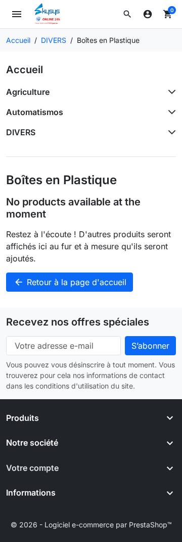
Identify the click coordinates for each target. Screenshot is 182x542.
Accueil (24, 70)
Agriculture (28, 92)
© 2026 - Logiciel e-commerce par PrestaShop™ (91, 524)
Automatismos (34, 112)
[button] (127, 14)
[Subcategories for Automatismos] (170, 112)
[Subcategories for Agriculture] (170, 92)
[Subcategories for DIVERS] (170, 132)
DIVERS (20, 132)
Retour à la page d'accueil (70, 282)
